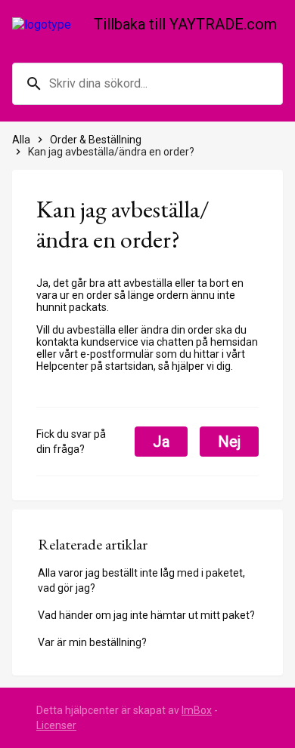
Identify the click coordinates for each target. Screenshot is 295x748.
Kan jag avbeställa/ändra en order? (111, 152)
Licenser (56, 725)
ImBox (197, 710)
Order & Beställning (95, 140)
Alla (21, 140)
